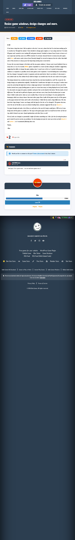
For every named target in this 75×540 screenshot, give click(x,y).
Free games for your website (28, 250)
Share (15, 38)
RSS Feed (27, 256)
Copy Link (49, 38)
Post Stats (39, 261)
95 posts (40, 206)
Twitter (23, 38)
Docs (7, 12)
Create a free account (38, 153)
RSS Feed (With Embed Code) (41, 256)
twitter (11, 121)
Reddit (40, 38)
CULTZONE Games (16, 163)
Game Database (47, 253)
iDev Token (37, 253)
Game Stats (25, 261)
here (12, 58)
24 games (35, 206)
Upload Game (30, 8)
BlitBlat (27, 67)
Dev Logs (57, 8)
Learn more (42, 277)
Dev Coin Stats (10, 261)
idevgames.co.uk (31, 27)
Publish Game (27, 253)
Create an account (44, 5)
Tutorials (49, 8)
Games (13, 8)
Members (65, 8)
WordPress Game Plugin (48, 250)
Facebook (31, 38)
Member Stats (54, 261)
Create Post (40, 8)
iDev (22, 27)
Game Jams (21, 8)
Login (28, 5)
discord (59, 105)
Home (7, 8)
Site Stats (68, 261)
